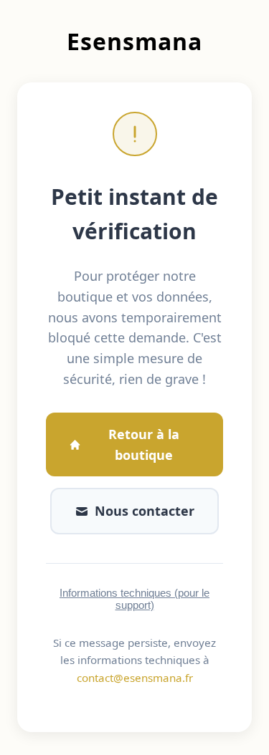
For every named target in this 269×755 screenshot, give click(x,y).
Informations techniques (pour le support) (134, 599)
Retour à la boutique (143, 444)
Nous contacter (144, 510)
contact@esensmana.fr (135, 677)
